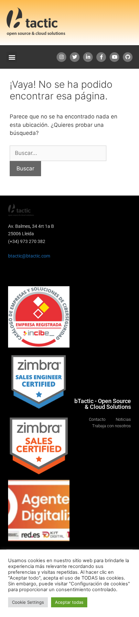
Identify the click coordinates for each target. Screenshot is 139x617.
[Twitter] (75, 57)
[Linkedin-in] (88, 57)
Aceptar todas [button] (69, 602)
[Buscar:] (58, 153)
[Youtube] (114, 57)
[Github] (128, 57)
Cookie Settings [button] (28, 602)
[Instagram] (61, 57)
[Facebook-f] (101, 57)
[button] (11, 57)
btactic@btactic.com (29, 255)
